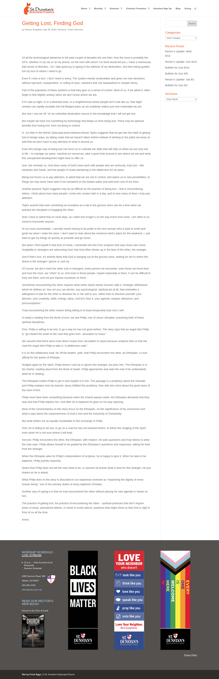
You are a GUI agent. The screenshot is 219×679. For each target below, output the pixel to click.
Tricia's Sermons (75, 29)
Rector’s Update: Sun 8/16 (181, 61)
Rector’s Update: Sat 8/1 (179, 79)
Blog (178, 8)
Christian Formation (136, 8)
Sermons (62, 29)
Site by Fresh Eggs (31, 674)
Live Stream (31, 555)
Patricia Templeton (33, 29)
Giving (187, 8)
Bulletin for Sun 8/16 (177, 67)
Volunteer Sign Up (162, 8)
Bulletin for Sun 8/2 (176, 85)
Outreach (114, 8)
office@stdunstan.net (32, 589)
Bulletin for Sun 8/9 (176, 73)
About (84, 8)
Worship (98, 8)
